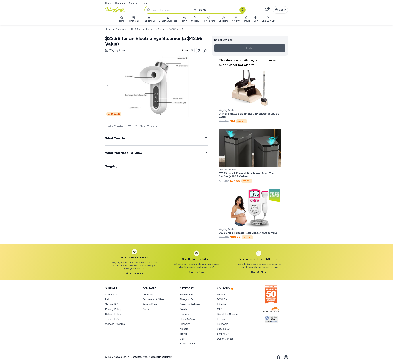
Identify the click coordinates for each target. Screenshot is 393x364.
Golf (182, 338)
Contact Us (111, 294)
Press (145, 309)
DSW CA (222, 299)
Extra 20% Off (188, 343)
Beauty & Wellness (190, 304)
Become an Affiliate (153, 299)
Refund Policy (113, 314)
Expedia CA (223, 328)
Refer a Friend (150, 304)
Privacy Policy (113, 309)
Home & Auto (187, 319)
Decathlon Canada (227, 314)
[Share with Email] (192, 50)
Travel (183, 333)
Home (108, 29)
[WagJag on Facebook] (278, 357)
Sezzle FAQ (111, 304)
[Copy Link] (205, 50)
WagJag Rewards (115, 323)
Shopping (121, 29)
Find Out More (134, 273)
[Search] (242, 10)
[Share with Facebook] (198, 50)
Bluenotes (222, 323)
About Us (147, 294)
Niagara (184, 328)
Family (183, 309)
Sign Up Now (196, 272)
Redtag (221, 319)
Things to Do (187, 299)
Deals (108, 3)
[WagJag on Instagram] (286, 357)
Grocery (184, 314)
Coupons (120, 3)
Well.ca (221, 294)
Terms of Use (112, 319)
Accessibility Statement (160, 357)
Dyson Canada (225, 338)
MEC (219, 309)
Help (144, 3)
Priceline (221, 304)
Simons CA (223, 333)
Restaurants (186, 294)
